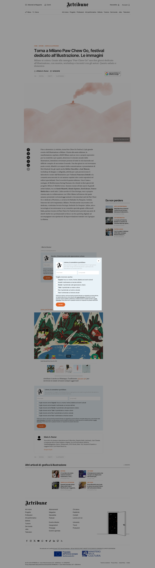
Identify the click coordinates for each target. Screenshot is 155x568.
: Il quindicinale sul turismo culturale (69, 290)
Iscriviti (60, 304)
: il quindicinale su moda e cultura (69, 287)
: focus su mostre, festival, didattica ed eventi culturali (75, 279)
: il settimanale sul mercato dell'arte (70, 282)
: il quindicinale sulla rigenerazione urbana (71, 285)
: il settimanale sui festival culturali (68, 292)
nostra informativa (81, 297)
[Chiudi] (98, 261)
